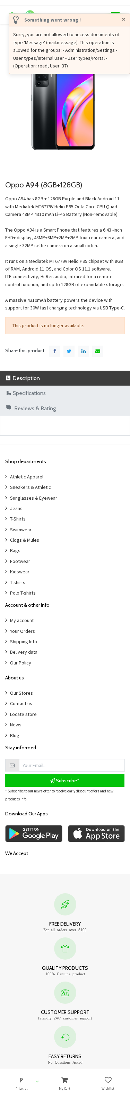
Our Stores (21, 693)
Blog (14, 735)
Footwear (20, 561)
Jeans (16, 508)
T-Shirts (18, 519)
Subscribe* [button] (67, 780)
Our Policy (20, 663)
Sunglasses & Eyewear (33, 498)
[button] (21, 1083)
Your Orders (22, 631)
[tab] (65, 378)
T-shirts (17, 582)
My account (22, 620)
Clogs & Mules (24, 540)
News (15, 724)
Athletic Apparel (26, 477)
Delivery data (23, 652)
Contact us (21, 703)
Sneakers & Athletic (30, 487)
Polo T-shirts (23, 593)
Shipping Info (23, 641)
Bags (15, 550)
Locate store (23, 714)
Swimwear (21, 529)
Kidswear (19, 571)
